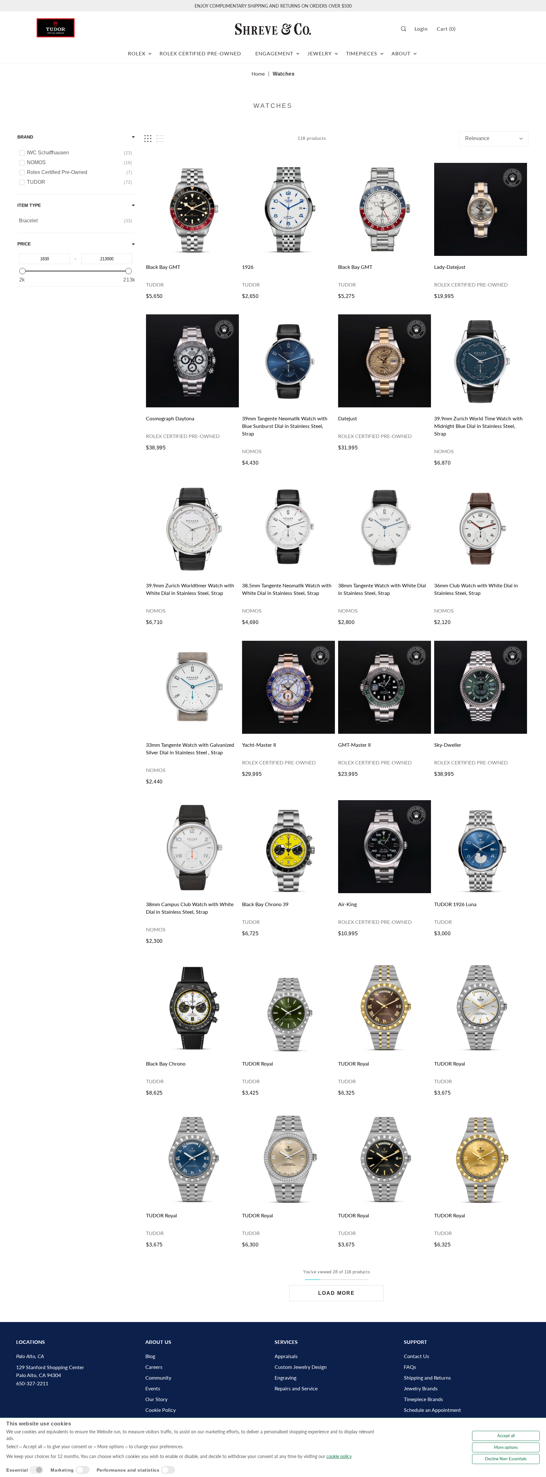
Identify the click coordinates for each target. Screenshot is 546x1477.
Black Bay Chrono (165, 1063)
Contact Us (416, 1356)
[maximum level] (128, 271)
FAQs (410, 1367)
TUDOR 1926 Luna (455, 904)
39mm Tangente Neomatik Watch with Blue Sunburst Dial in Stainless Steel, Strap (284, 425)
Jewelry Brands (421, 1388)
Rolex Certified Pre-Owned (471, 284)
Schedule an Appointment (432, 1410)
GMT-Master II (354, 745)
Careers (153, 1367)
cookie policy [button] (339, 1456)
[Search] (405, 29)
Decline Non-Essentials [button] (506, 1458)
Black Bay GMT (163, 267)
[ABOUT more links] (415, 51)
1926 (247, 267)
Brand (25, 136)
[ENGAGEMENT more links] (298, 51)
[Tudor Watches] (56, 26)
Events (152, 1388)
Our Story (156, 1399)
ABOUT (400, 53)
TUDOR (155, 284)
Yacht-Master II (259, 745)
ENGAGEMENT (274, 53)
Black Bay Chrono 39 (265, 904)
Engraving (285, 1378)
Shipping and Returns (427, 1378)
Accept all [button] (506, 1435)
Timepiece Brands (423, 1399)
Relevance (477, 138)
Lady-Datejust (449, 267)
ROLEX (136, 53)
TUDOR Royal (257, 1063)
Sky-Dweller (447, 745)
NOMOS (252, 451)
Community (158, 1378)
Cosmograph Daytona (170, 418)
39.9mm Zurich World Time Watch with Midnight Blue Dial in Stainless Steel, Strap (478, 425)
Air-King (347, 904)
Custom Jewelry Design (301, 1367)
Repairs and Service (296, 1388)
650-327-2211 (32, 1383)
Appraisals (286, 1356)
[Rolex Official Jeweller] (485, 29)
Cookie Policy (160, 1410)
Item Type (29, 205)
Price (24, 243)
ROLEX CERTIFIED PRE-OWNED (200, 53)
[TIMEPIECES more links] (382, 51)
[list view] (160, 138)
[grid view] (147, 138)
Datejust (347, 418)
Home (258, 74)
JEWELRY (319, 53)
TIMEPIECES (361, 53)
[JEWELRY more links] (336, 51)
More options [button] (506, 1447)
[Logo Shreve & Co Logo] (273, 29)
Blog (150, 1356)
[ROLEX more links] (150, 51)
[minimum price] (22, 271)
